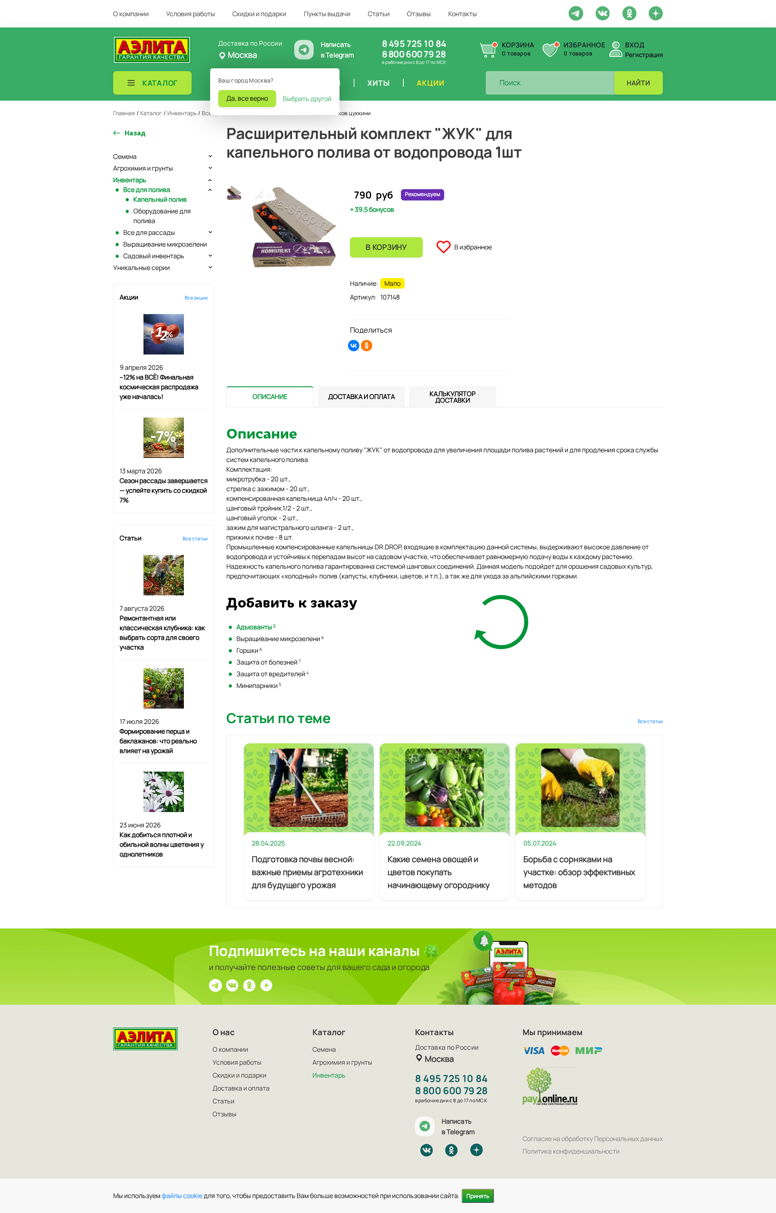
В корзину (386, 247)
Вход (635, 44)
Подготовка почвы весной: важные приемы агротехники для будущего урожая (307, 872)
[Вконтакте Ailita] (232, 984)
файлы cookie (182, 1195)
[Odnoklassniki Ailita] (629, 12)
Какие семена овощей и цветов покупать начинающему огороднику (439, 872)
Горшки (249, 650)
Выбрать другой (307, 99)
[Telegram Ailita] (576, 12)
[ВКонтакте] (353, 345)
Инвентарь (129, 179)
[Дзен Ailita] (266, 984)
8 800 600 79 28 (413, 54)
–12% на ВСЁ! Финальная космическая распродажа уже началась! (159, 387)
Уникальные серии (141, 267)
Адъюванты (256, 626)
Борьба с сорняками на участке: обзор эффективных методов (579, 872)
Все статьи (195, 538)
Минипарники (258, 685)
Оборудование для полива (162, 216)
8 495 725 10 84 (414, 44)
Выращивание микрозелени (165, 244)
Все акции (196, 297)
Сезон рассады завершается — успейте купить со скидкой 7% (164, 490)
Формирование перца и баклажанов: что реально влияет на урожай (158, 741)
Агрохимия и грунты (143, 168)
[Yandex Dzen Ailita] (656, 12)
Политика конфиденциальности (571, 1151)
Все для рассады (149, 232)
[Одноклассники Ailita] (249, 984)
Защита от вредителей (272, 673)
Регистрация (644, 55)
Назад (135, 133)
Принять (477, 1196)
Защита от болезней (268, 662)
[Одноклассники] (366, 345)
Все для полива (146, 189)
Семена (125, 156)
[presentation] (270, 396)
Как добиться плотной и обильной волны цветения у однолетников (162, 844)
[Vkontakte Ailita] (602, 12)
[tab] (270, 396)
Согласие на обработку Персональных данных (593, 1138)
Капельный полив (160, 199)
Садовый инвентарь (153, 255)
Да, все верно (247, 98)
